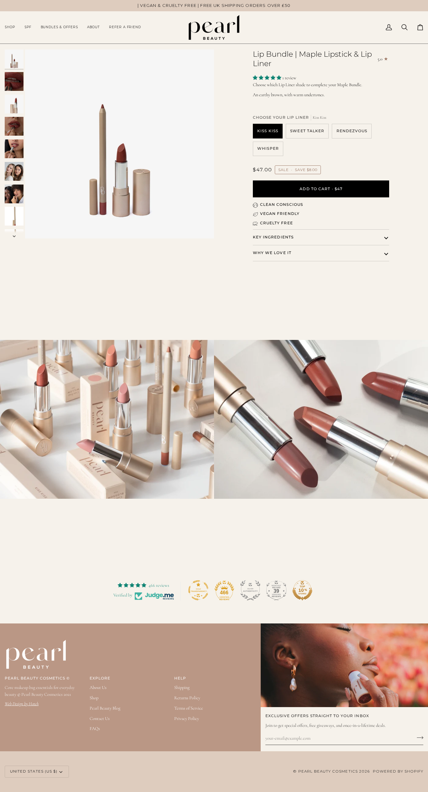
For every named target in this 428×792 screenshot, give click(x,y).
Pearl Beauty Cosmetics (328, 771)
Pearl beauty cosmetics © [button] (37, 678)
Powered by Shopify (398, 771)
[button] (12, 27)
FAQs (95, 728)
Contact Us (100, 718)
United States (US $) (33, 771)
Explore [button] (100, 678)
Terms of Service (188, 708)
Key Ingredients (273, 237)
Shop (94, 698)
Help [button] (180, 678)
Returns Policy (187, 698)
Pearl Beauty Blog (105, 708)
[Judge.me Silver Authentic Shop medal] (250, 590)
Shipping (182, 687)
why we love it (272, 253)
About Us (98, 687)
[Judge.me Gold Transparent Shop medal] (198, 590)
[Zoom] (119, 144)
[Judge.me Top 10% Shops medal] (302, 590)
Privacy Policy (186, 718)
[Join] (418, 737)
